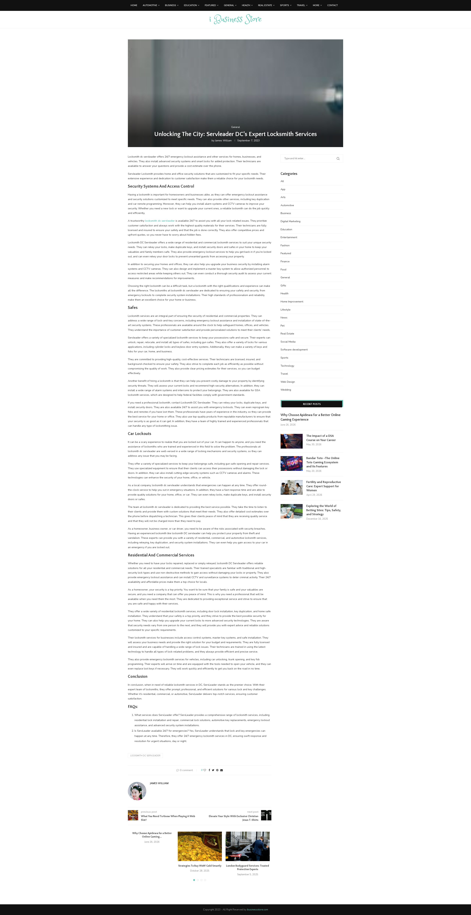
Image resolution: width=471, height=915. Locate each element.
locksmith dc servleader (145, 755)
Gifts (283, 285)
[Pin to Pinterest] (217, 770)
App (283, 189)
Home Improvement (292, 301)
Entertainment (289, 237)
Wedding (286, 390)
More (316, 5)
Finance (285, 261)
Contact (332, 5)
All (282, 181)
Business (170, 5)
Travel (301, 5)
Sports (284, 5)
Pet (282, 325)
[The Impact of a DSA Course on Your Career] (292, 441)
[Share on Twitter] (213, 770)
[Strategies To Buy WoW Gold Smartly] (200, 846)
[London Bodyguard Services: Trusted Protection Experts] (248, 846)
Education (190, 5)
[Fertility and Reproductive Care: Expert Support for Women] (292, 487)
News (284, 317)
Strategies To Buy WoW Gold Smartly (199, 865)
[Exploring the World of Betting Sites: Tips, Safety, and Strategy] (292, 511)
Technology (287, 366)
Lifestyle (286, 309)
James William (223, 140)
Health (246, 5)
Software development (294, 349)
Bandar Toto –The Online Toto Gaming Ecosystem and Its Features (322, 462)
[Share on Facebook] (209, 770)
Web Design (288, 382)
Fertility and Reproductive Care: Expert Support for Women (323, 486)
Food (283, 269)
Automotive (150, 5)
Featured (210, 5)
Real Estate (265, 5)
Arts (283, 197)
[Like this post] (204, 770)
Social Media (288, 341)
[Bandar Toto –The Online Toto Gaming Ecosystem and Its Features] (292, 463)
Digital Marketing (290, 221)
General (229, 5)
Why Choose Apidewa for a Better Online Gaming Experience (311, 417)
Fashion (285, 245)
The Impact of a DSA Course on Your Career (321, 438)
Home (134, 5)
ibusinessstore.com (257, 909)
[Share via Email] (221, 770)
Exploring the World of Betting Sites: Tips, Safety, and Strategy (323, 510)
